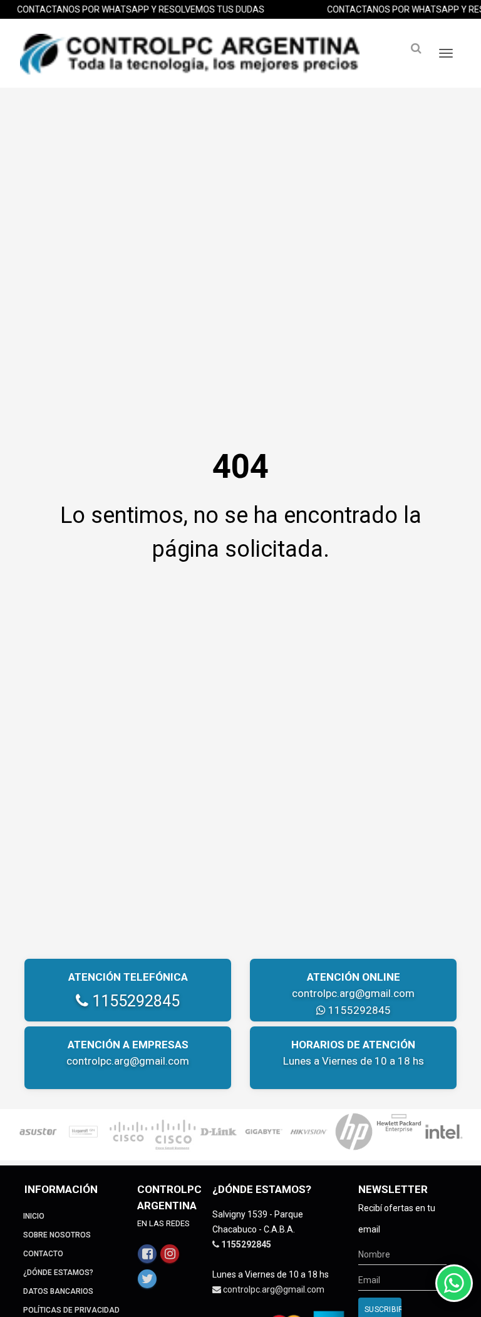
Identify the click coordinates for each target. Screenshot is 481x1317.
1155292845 (134, 1001)
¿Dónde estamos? (58, 1272)
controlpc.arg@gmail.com (353, 993)
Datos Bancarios (58, 1291)
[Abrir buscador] (415, 48)
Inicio (33, 1216)
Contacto (43, 1253)
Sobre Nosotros (57, 1235)
